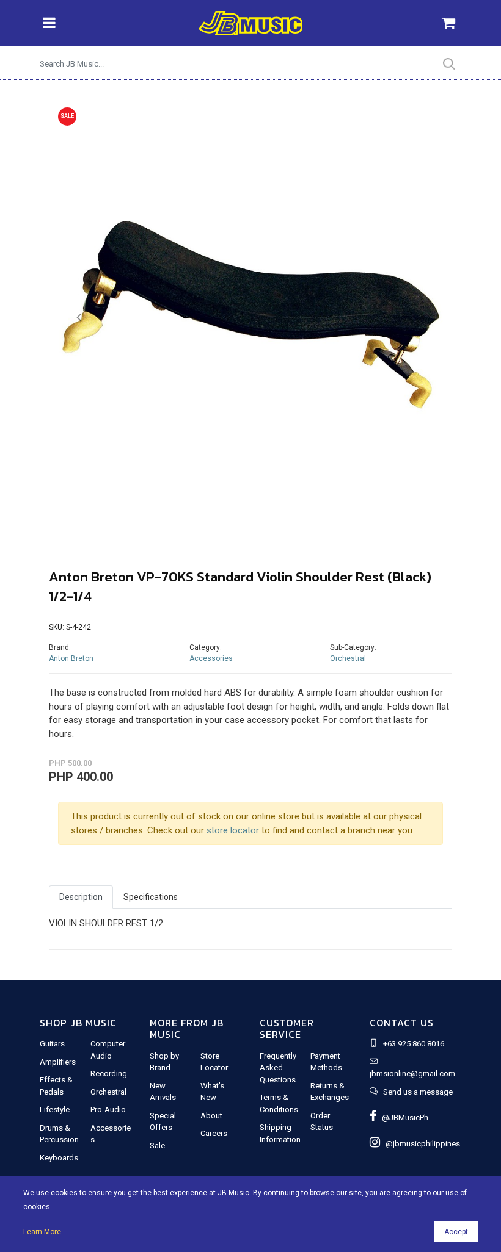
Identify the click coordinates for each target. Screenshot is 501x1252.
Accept (456, 1232)
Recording (108, 1073)
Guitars (52, 1043)
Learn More (42, 1232)
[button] (79, 317)
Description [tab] (81, 897)
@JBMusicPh (402, 1117)
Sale (157, 1145)
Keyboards (59, 1157)
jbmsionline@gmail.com (412, 1073)
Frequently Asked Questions (278, 1067)
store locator (233, 830)
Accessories (211, 658)
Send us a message (418, 1091)
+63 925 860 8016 (413, 1043)
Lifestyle (55, 1109)
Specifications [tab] (150, 897)
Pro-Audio (108, 1109)
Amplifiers (58, 1062)
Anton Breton (71, 658)
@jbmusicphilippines (420, 1143)
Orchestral (348, 658)
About (211, 1115)
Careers (213, 1133)
